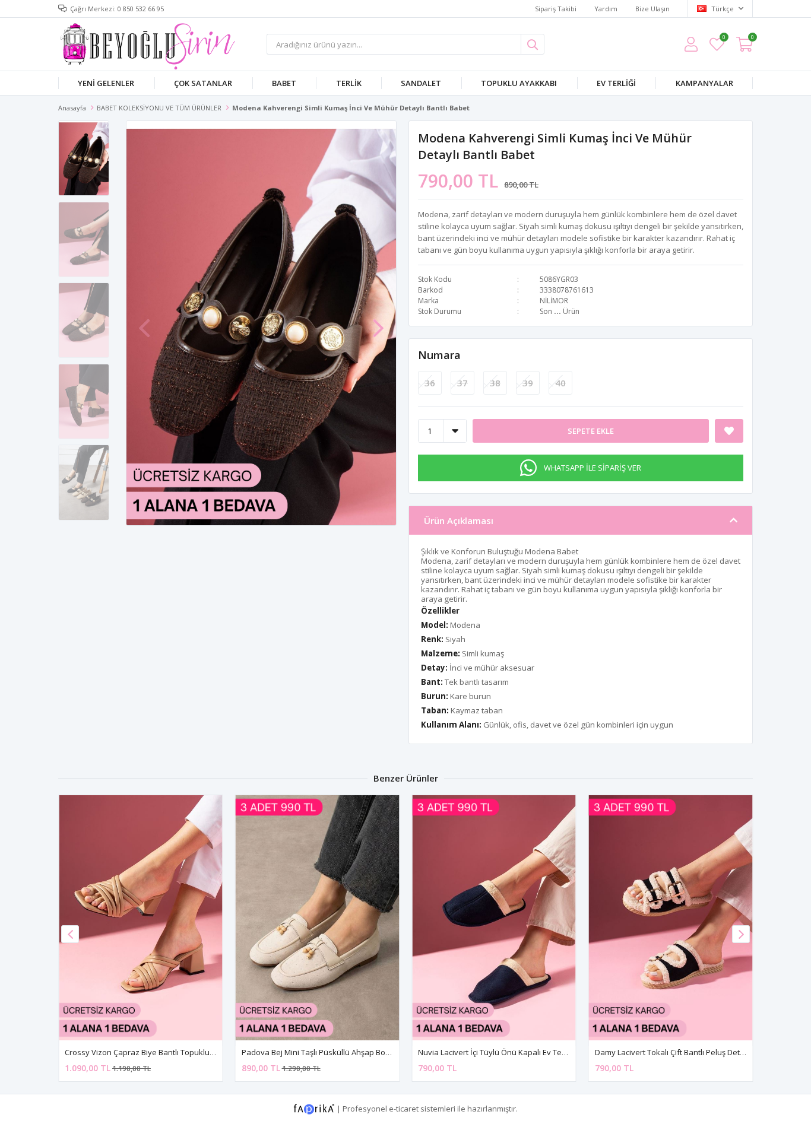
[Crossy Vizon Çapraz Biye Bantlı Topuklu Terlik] (141, 917)
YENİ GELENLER (106, 83)
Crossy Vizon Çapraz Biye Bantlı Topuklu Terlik (148, 1052)
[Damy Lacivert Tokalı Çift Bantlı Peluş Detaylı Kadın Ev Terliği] (671, 917)
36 (429, 383)
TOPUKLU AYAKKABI (519, 83)
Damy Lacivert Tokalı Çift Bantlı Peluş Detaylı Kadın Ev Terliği (701, 1052)
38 (495, 383)
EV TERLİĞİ (616, 83)
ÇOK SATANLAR (203, 83)
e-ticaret (404, 1108)
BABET (284, 83)
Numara (439, 355)
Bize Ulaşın (652, 8)
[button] (378, 322)
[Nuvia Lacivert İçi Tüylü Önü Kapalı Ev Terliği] (494, 917)
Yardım (605, 8)
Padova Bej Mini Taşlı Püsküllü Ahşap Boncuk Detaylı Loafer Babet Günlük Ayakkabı (391, 1052)
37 (462, 383)
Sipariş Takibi (555, 8)
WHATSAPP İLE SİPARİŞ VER (592, 467)
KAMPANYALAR (704, 83)
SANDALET (421, 83)
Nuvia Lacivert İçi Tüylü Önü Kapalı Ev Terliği (496, 1052)
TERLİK (349, 83)
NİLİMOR (554, 301)
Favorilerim (723, 39)
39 (527, 383)
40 (560, 383)
